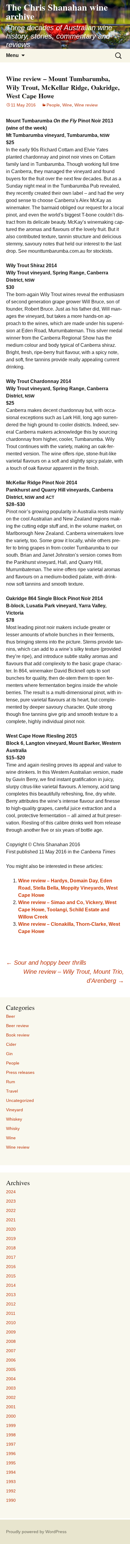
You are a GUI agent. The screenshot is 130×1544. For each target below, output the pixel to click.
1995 (11, 1462)
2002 (11, 1397)
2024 (11, 1191)
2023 (11, 1201)
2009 (11, 1332)
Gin (9, 1053)
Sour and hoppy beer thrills (46, 962)
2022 (11, 1210)
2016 (11, 1266)
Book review (17, 1035)
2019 (11, 1238)
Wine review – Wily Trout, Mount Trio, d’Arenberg (73, 976)
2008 (11, 1341)
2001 (11, 1406)
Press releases (20, 1072)
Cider (11, 1044)
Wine (67, 105)
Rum (10, 1081)
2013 (11, 1294)
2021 (11, 1219)
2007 (11, 1350)
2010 (11, 1322)
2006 (11, 1360)
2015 (11, 1275)
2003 (11, 1388)
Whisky (13, 1128)
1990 (11, 1500)
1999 (11, 1425)
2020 (11, 1229)
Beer (10, 1016)
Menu (12, 55)
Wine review (86, 105)
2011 (10, 1313)
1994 (11, 1472)
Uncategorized (20, 1100)
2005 (11, 1369)
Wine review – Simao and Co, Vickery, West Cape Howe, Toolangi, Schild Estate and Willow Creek (67, 909)
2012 (11, 1304)
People (53, 105)
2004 (11, 1378)
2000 (11, 1416)
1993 (11, 1481)
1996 (11, 1453)
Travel (12, 1091)
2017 (11, 1257)
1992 (11, 1491)
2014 (11, 1285)
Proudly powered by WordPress (36, 1531)
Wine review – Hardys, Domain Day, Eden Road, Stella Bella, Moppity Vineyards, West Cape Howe (68, 888)
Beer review (17, 1025)
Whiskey (14, 1119)
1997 (11, 1444)
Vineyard (14, 1109)
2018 (11, 1247)
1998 (11, 1434)
